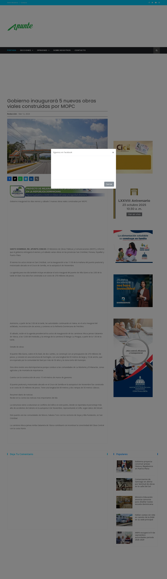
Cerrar (109, 184)
